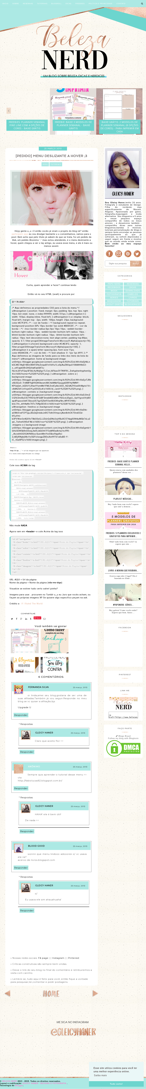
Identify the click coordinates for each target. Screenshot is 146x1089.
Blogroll (56, 3)
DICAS (132, 287)
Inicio (5, 3)
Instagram (58, 958)
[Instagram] (118, 257)
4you (45, 164)
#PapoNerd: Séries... (123, 604)
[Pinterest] (128, 257)
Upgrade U (25, 707)
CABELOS (133, 294)
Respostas (26, 724)
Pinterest (73, 958)
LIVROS (133, 297)
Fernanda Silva (38, 687)
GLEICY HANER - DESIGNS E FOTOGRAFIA (45, 1083)
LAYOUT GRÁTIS (114, 304)
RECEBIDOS (114, 287)
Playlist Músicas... (123, 498)
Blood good (36, 846)
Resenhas (28, 3)
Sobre (15, 3)
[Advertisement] (123, 369)
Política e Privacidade (100, 3)
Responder (21, 715)
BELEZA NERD (10, 1081)
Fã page (43, 958)
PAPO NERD (114, 284)
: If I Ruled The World (31, 603)
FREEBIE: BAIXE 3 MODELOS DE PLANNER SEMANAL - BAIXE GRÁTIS (73, 125)
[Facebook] (109, 257)
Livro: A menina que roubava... (123, 570)
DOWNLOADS (133, 291)
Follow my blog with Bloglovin (123, 738)
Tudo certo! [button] (116, 1084)
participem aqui (20, 234)
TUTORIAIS (133, 301)
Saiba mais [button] (100, 1075)
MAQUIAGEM (114, 301)
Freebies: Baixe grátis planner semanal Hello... (123, 463)
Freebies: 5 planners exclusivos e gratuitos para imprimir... (123, 534)
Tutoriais (42, 3)
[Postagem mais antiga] (95, 996)
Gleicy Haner (44, 732)
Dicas (68, 3)
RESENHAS (133, 284)
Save (38, 618)
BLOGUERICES (133, 304)
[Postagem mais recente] (8, 996)
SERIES (114, 297)
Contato (121, 3)
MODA (114, 291)
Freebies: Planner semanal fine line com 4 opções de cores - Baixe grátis (27, 125)
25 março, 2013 (80, 687)
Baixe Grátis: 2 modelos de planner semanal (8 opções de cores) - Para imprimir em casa (120, 127)
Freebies (80, 3)
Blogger (19, 1085)
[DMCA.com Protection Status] (123, 756)
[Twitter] (137, 257)
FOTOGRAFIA (114, 294)
